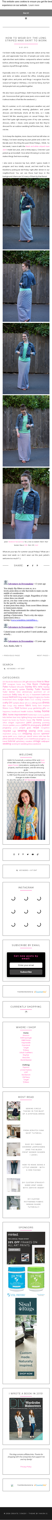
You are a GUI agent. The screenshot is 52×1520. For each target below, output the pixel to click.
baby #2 (21, 694)
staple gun (22, 736)
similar (21, 542)
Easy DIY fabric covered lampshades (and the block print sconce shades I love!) (33, 1149)
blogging (30, 697)
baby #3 (28, 695)
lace (14, 717)
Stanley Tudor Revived (37, 689)
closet (32, 700)
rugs (14, 731)
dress (45, 702)
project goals (25, 727)
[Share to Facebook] (32, 566)
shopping (27, 733)
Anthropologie (26, 1037)
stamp (15, 736)
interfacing (40, 715)
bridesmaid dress (10, 699)
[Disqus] (26, 613)
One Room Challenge (38, 684)
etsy (15, 705)
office (5, 722)
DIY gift (25, 681)
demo (30, 703)
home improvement (18, 714)
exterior (21, 705)
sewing (22, 730)
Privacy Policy (26, 1466)
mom (43, 760)
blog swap (22, 697)
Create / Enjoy (19, 1513)
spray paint (7, 736)
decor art (23, 703)
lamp (19, 717)
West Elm (26, 1057)
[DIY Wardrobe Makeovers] (26, 1439)
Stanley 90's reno (33, 686)
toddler (26, 739)
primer (15, 728)
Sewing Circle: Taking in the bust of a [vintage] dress (34, 1111)
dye (4, 705)
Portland (12, 687)
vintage (36, 741)
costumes (45, 699)
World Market (26, 1060)
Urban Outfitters (26, 1052)
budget (21, 699)
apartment (38, 692)
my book (12, 720)
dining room (37, 703)
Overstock (26, 1045)
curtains (16, 703)
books (46, 697)
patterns (25, 724)
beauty (5, 697)
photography (36, 725)
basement (36, 694)
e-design (9, 706)
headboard (15, 711)
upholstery (20, 741)
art (44, 692)
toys (48, 739)
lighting (24, 717)
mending (40, 717)
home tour (32, 714)
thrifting (18, 739)
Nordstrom (26, 1074)
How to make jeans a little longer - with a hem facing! (33, 1167)
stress (35, 736)
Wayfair (26, 1055)
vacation (28, 741)
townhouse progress (37, 738)
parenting (37, 722)
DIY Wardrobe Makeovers (12, 682)
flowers (11, 708)
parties (12, 725)
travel (5, 741)
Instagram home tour (16, 684)
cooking (38, 699)
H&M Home (26, 1040)
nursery (46, 720)
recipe (36, 727)
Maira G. (43, 1513)
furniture (23, 708)
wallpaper (45, 741)
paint (28, 722)
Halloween (32, 682)
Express (26, 1067)
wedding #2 (16, 744)
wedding (7, 743)
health (23, 711)
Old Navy (26, 1077)
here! (36, 545)
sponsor (45, 733)
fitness (5, 708)
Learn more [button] (34, 5)
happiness (7, 711)
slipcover (36, 734)
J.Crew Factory (26, 1070)
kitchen (9, 717)
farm (40, 705)
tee (44, 736)
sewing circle (36, 730)
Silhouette (20, 687)
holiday (37, 711)
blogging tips (39, 697)
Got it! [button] (26, 13)
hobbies (30, 711)
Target (26, 1047)
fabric (28, 705)
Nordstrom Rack (13, 542)
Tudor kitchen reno (12, 692)
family (34, 705)
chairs (27, 699)
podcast (45, 724)
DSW (25, 545)
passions (18, 725)
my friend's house (24, 720)
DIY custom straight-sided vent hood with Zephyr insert (33, 1185)
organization (20, 722)
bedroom (13, 696)
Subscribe (26, 972)
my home (37, 719)
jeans (47, 714)
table (41, 736)
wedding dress (27, 744)
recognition (45, 728)
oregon (11, 722)
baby (14, 694)
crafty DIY (7, 702)
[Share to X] (28, 566)
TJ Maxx (26, 1050)
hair (48, 708)
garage (30, 708)
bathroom (45, 694)
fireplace (46, 705)
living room (32, 717)
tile (22, 738)
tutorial (11, 741)
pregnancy (7, 727)
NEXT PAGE (43, 655)
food (17, 707)
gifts (44, 708)
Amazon (26, 1035)
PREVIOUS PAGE (11, 655)
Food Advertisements (24, 992)
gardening (37, 708)
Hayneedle (26, 1042)
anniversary (27, 692)
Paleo (5, 686)
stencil (29, 736)
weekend (37, 744)
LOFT (26, 1072)
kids (4, 717)
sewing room (16, 734)
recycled (7, 730)
